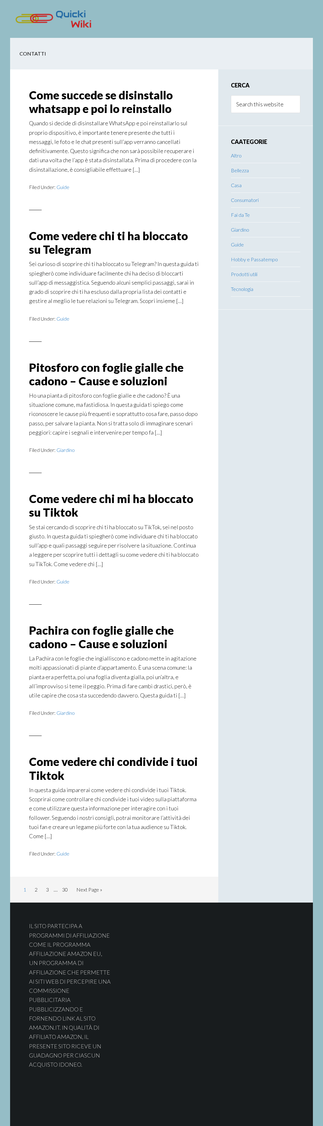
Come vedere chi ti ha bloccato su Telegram (108, 242)
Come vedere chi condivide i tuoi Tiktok (113, 768)
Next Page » (89, 891)
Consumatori (245, 200)
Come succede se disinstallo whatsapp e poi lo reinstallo (101, 102)
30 (67, 889)
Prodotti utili (244, 274)
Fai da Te (240, 215)
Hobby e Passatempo (254, 259)
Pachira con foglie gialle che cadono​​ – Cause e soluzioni (101, 637)
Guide (62, 187)
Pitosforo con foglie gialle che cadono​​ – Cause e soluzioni (106, 374)
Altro (236, 155)
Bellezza (240, 170)
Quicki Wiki (60, 19)
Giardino (65, 450)
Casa (236, 185)
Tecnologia (242, 289)
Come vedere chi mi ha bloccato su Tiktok (111, 505)
